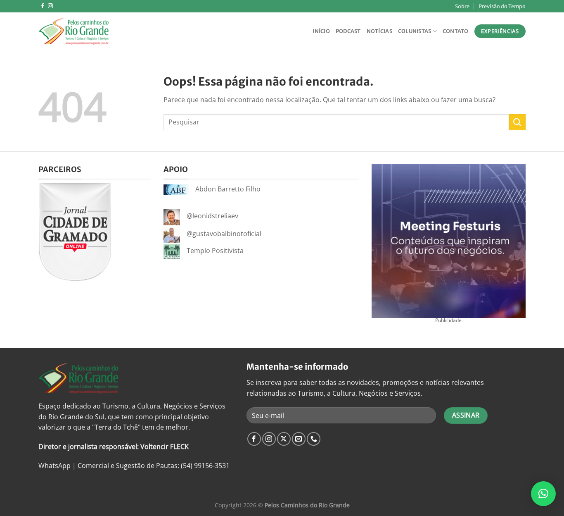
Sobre (462, 6)
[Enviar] (517, 122)
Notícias (379, 31)
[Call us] (313, 439)
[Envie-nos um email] (299, 439)
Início (321, 31)
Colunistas (414, 31)
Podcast (348, 31)
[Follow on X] (284, 439)
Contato (456, 31)
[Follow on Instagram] (50, 6)
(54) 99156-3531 (205, 465)
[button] (543, 493)
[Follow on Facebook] (42, 6)
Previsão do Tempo (502, 6)
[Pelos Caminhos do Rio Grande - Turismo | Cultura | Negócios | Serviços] (79, 31)
